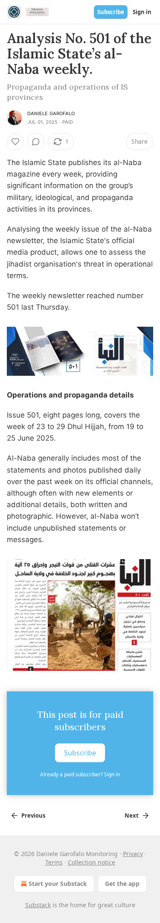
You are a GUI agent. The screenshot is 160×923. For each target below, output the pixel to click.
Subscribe (110, 12)
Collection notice (91, 862)
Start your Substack (58, 883)
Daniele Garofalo (51, 113)
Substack (38, 905)
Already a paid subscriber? (80, 774)
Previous (33, 815)
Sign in (142, 12)
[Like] (15, 141)
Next (132, 815)
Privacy (133, 854)
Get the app (122, 883)
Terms (54, 862)
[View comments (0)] (35, 141)
